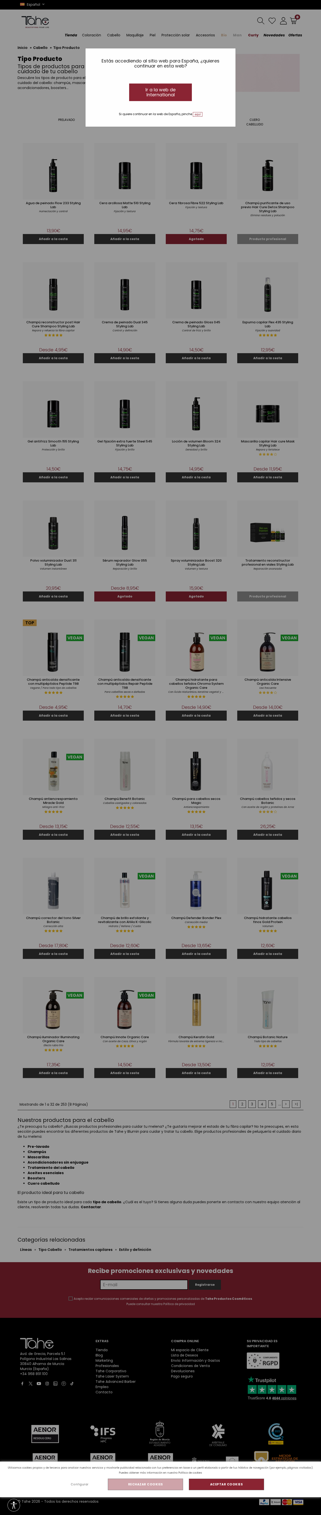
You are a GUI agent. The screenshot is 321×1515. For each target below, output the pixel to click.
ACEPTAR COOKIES (226, 1484)
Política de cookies (190, 1473)
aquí (198, 114)
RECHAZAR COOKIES (145, 1484)
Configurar (80, 1484)
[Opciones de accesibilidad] (14, 1505)
